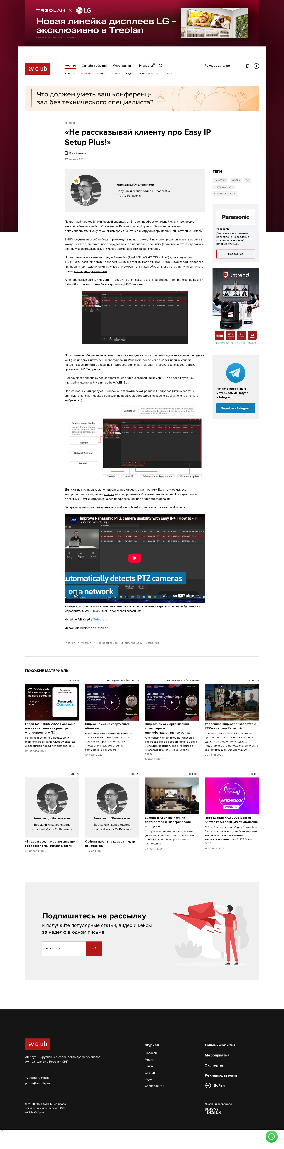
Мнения (86, 73)
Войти (219, 1085)
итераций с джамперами (90, 271)
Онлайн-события (94, 66)
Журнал (70, 66)
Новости (70, 73)
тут (85, 499)
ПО (247, 180)
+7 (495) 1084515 (37, 1078)
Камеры (236, 180)
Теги (169, 73)
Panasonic (220, 180)
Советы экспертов (225, 193)
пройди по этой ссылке (129, 280)
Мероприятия (123, 66)
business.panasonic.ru (94, 628)
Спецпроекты (149, 73)
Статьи (115, 73)
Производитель (223, 187)
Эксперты (146, 66)
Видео (130, 73)
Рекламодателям (217, 66)
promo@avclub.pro (37, 1083)
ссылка (109, 494)
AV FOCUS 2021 (96, 611)
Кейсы (101, 73)
